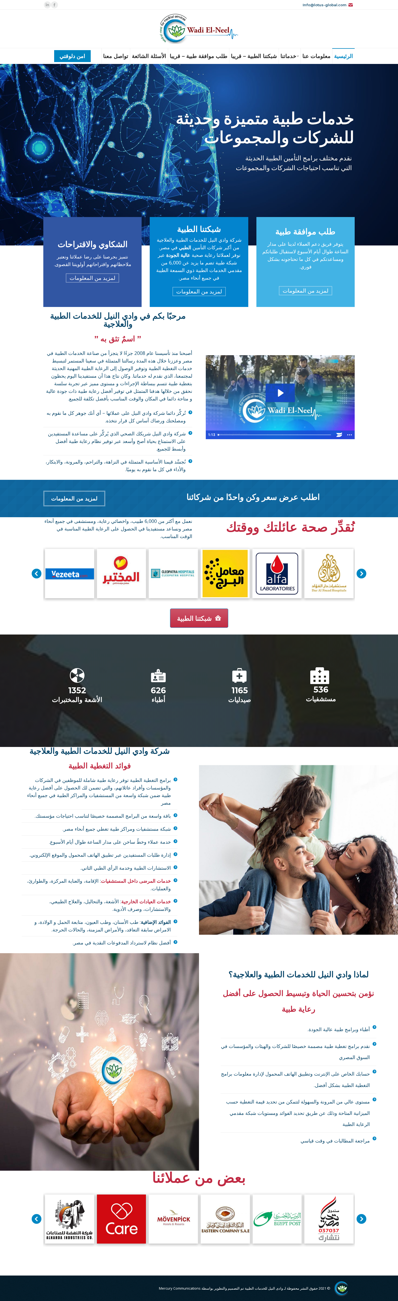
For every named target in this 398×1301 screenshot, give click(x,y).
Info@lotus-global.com (325, 5)
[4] (69, 1219)
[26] (225, 1219)
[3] (225, 573)
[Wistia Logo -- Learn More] (339, 435)
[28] (329, 1219)
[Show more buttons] (349, 435)
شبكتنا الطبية (194, 618)
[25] (69, 573)
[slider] (274, 435)
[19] (277, 573)
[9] (329, 573)
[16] (173, 1219)
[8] (121, 573)
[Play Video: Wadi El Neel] (280, 393)
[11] (277, 1219)
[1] (173, 573)
